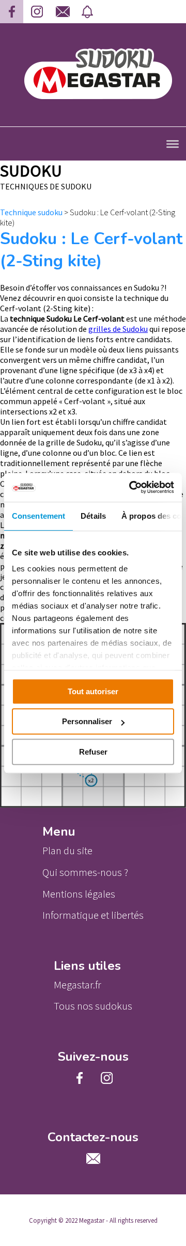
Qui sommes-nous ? (85, 872)
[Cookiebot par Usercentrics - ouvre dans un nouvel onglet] (131, 487)
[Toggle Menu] (172, 143)
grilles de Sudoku (118, 329)
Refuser (93, 751)
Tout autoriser (93, 691)
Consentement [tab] (38, 516)
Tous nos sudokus (93, 1006)
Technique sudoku (31, 212)
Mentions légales (78, 894)
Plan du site (67, 850)
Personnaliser (87, 721)
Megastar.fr (77, 985)
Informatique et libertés (93, 915)
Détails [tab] (93, 516)
